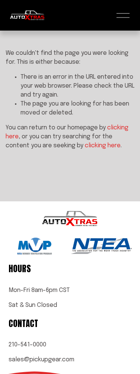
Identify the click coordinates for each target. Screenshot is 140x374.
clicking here (103, 145)
